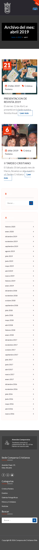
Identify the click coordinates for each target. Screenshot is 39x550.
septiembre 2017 (11, 355)
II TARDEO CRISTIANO (17, 163)
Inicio (13, 37)
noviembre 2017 (11, 345)
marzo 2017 (9, 374)
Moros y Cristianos (9, 502)
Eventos (5, 493)
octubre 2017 (10, 350)
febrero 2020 (10, 227)
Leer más (24, 113)
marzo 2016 (9, 414)
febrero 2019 (10, 281)
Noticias (5, 506)
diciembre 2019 (11, 236)
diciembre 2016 (11, 384)
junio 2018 (9, 315)
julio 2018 (9, 310)
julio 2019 (9, 256)
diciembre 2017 (11, 340)
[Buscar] (31, 203)
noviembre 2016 (11, 389)
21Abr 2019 (14, 86)
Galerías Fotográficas (10, 497)
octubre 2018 (10, 300)
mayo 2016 (9, 404)
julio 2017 (9, 360)
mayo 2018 (9, 320)
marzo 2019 (9, 276)
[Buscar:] (19, 203)
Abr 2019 (7, 66)
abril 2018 (9, 325)
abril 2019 (9, 271)
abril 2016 (9, 409)
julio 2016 (9, 394)
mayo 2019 (9, 266)
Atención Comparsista (21, 439)
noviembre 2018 (11, 295)
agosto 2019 (10, 251)
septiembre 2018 (11, 305)
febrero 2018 (10, 330)
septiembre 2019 (11, 246)
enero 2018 (9, 335)
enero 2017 (9, 379)
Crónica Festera (7, 489)
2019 (20, 37)
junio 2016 (9, 399)
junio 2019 (9, 261)
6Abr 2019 (13, 150)
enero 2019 (9, 286)
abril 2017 (9, 369)
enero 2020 (9, 231)
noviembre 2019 (11, 241)
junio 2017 (9, 364)
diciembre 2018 (11, 291)
